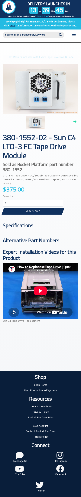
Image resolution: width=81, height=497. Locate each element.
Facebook (60, 474)
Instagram (61, 461)
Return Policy (40, 437)
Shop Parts (40, 385)
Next (74, 121)
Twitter (40, 490)
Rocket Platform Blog (40, 417)
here (12, 25)
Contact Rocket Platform (40, 431)
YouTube (20, 474)
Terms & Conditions (40, 406)
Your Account (40, 426)
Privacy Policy (40, 412)
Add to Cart (32, 211)
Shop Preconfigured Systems (40, 390)
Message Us (20, 461)
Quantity (8, 196)
